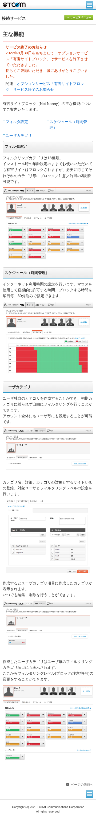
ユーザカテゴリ (19, 136)
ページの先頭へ (82, 784)
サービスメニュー (78, 18)
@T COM (14, 4)
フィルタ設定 (17, 122)
